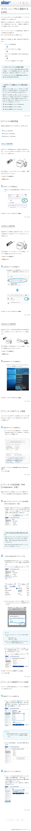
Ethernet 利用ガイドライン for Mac (13, 106)
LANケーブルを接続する (8, 176)
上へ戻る (28, 115)
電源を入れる (6, 179)
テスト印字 (15, 430)
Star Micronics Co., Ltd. (25, 829)
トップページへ (11, 820)
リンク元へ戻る (6, 471)
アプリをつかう (10, 35)
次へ (22, 820)
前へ (18, 820)
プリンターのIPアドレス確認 (14, 213)
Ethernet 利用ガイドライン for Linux (13, 109)
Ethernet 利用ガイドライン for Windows (14, 104)
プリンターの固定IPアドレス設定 (15, 670)
